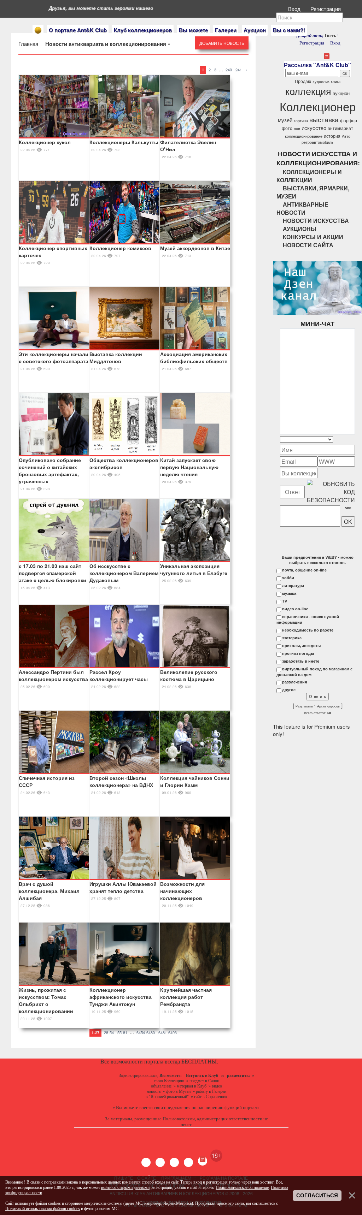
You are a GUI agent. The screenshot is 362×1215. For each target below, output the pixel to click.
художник (321, 81)
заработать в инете (300, 661)
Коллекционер (318, 106)
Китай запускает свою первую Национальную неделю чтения (189, 467)
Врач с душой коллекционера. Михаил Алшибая (49, 890)
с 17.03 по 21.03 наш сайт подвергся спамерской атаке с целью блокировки (52, 572)
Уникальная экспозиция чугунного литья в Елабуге (193, 569)
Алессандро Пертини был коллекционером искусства (53, 675)
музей (285, 120)
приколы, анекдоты (301, 646)
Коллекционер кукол (45, 142)
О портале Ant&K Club (78, 30)
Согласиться (317, 1195)
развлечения (294, 682)
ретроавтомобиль (317, 142)
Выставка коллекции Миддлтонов (115, 357)
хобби (288, 578)
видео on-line (295, 609)
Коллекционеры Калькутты (123, 142)
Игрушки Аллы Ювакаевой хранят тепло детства (123, 887)
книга (335, 81)
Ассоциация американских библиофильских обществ (194, 357)
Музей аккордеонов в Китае (195, 247)
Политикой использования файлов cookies (42, 1208)
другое (289, 690)
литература (293, 585)
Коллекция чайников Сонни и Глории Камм (194, 781)
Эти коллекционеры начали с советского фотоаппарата (53, 357)
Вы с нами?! (289, 30)
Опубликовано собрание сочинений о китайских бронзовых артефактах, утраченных (50, 470)
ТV (284, 601)
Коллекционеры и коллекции (309, 176)
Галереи (226, 30)
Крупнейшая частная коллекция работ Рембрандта (186, 996)
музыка (289, 593)
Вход (295, 8)
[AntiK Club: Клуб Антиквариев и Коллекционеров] (38, 30)
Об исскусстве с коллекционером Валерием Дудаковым (123, 572)
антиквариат (340, 128)
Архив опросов (328, 706)
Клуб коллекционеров (143, 30)
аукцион (341, 93)
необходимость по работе (307, 630)
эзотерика (292, 638)
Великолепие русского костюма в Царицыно (188, 675)
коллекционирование (303, 136)
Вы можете (193, 30)
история (332, 136)
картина (301, 120)
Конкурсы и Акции (313, 237)
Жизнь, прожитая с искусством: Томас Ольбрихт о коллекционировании (46, 1000)
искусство (314, 127)
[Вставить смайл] (353, 439)
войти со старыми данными (125, 1187)
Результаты (304, 706)
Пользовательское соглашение (242, 1187)
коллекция (308, 91)
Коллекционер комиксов (120, 247)
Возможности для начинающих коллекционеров (182, 890)
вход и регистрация (210, 1182)
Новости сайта (308, 245)
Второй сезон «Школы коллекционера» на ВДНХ (121, 781)
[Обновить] (346, 439)
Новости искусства (316, 221)
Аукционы (299, 229)
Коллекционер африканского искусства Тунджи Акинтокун (120, 996)
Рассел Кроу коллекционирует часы (118, 675)
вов (297, 128)
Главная (29, 43)
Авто (346, 136)
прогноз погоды (298, 653)
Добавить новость (221, 43)
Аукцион (255, 30)
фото (287, 128)
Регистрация (326, 8)
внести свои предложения (165, 1107)
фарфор (348, 120)
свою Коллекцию (169, 1080)
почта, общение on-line (304, 570)
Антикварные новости (302, 208)
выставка (324, 119)
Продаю (303, 81)
